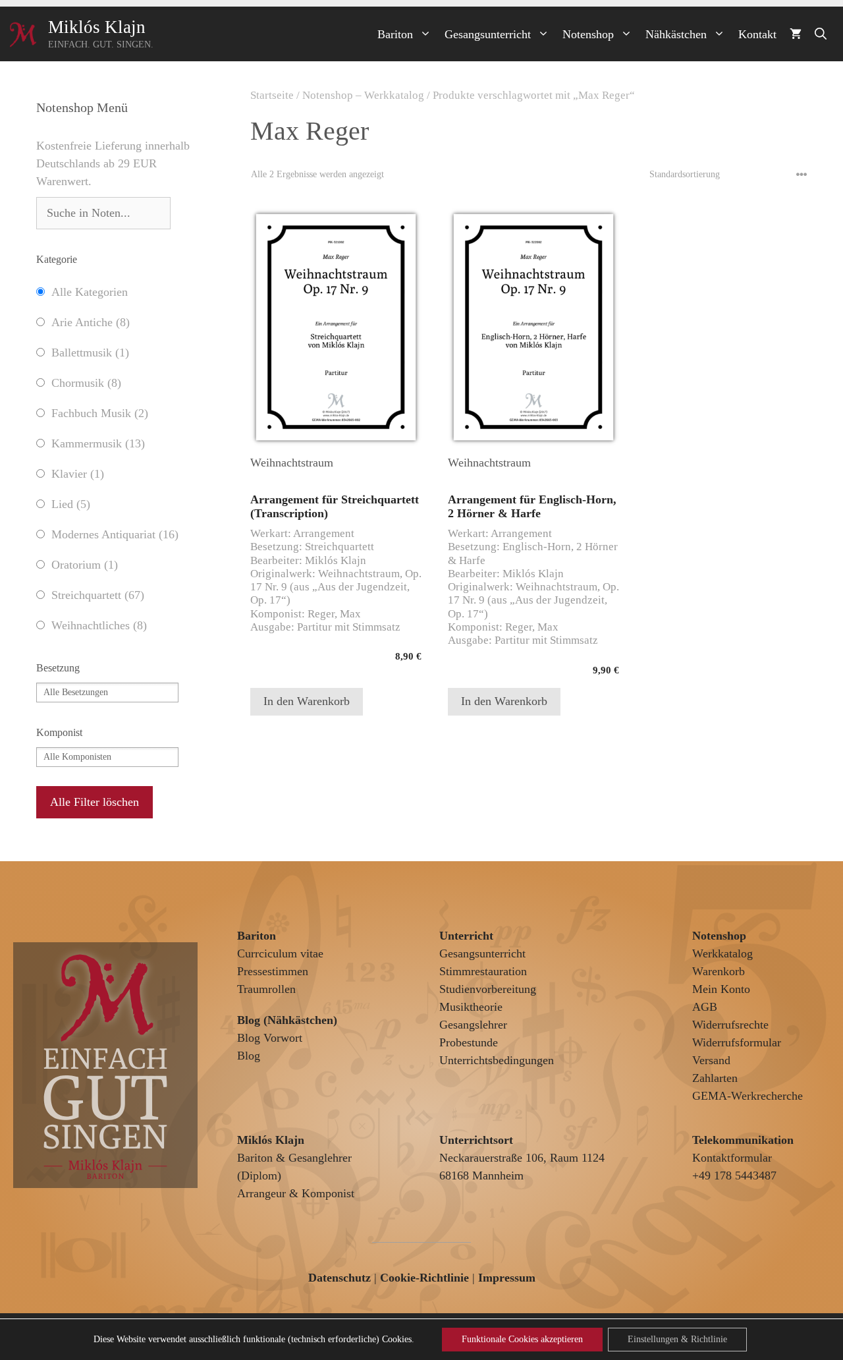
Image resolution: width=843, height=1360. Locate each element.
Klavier (77, 473)
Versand (711, 1060)
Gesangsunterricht (488, 34)
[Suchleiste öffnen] (820, 34)
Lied (70, 504)
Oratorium (84, 564)
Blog (248, 1055)
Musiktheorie (471, 1006)
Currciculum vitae (280, 953)
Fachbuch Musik (99, 413)
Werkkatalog (722, 953)
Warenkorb (718, 971)
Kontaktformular (732, 1157)
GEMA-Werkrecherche (747, 1095)
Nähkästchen (676, 34)
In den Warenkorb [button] (306, 701)
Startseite (272, 95)
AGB (704, 1006)
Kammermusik (98, 443)
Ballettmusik (90, 352)
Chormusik (86, 382)
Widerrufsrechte (730, 1024)
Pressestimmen (272, 971)
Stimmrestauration (483, 971)
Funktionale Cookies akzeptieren (522, 1339)
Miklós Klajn (97, 27)
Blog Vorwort (269, 1037)
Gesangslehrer (473, 1024)
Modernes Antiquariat (114, 534)
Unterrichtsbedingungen (496, 1060)
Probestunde (468, 1042)
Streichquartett (97, 595)
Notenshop (588, 34)
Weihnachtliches (99, 625)
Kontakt (757, 34)
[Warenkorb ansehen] (795, 34)
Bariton (395, 34)
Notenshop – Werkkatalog (363, 95)
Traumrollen (266, 989)
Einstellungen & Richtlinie (677, 1339)
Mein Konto (721, 989)
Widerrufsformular (736, 1042)
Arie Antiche (90, 322)
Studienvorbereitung (487, 989)
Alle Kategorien (89, 291)
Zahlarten (715, 1078)
